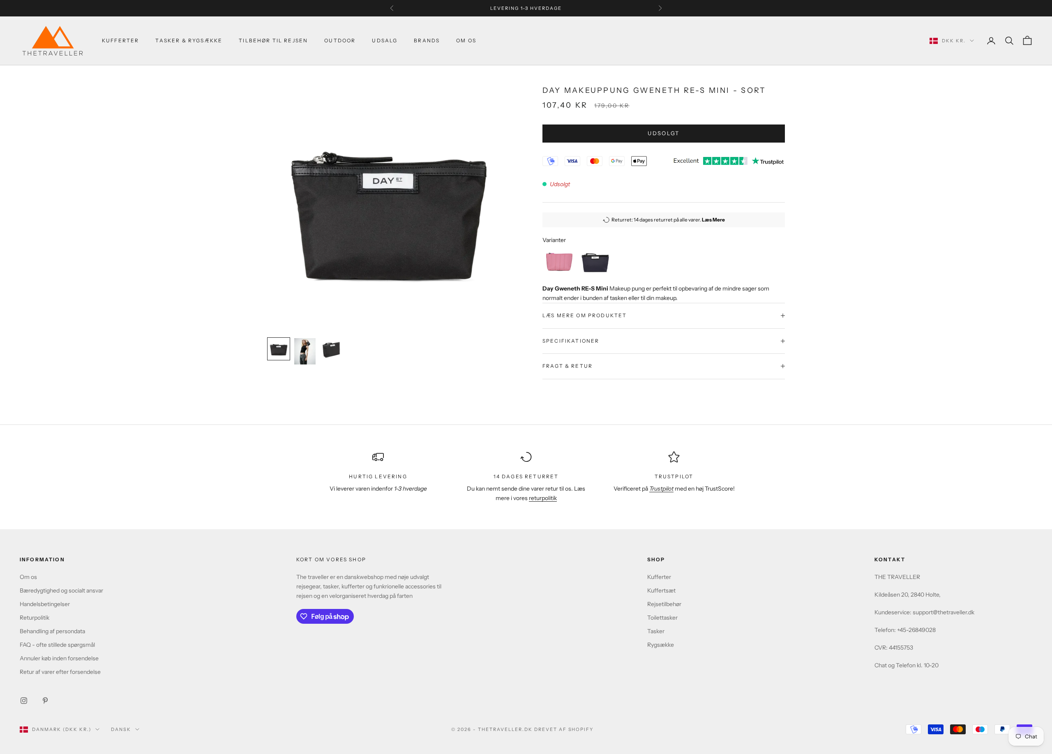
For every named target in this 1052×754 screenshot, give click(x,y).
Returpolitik (34, 617)
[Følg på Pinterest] (45, 700)
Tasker (655, 631)
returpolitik (543, 498)
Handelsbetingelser (45, 604)
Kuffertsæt (661, 590)
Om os (28, 577)
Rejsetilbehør (664, 604)
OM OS (466, 40)
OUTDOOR (339, 40)
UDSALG (384, 40)
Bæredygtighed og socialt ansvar (61, 590)
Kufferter (120, 40)
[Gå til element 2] (304, 351)
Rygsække (660, 644)
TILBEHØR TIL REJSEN (273, 40)
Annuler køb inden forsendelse (59, 658)
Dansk (121, 729)
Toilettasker (662, 617)
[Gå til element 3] (331, 348)
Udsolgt (663, 133)
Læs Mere (713, 220)
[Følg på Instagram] (24, 700)
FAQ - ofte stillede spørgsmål (57, 644)
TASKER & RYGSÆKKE (188, 40)
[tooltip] (559, 262)
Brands (427, 40)
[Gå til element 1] (278, 348)
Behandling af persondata (52, 631)
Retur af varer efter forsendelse (60, 672)
